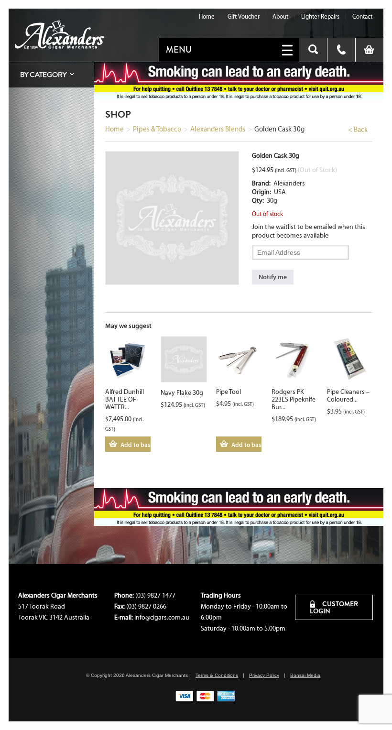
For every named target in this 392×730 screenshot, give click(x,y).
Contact (362, 16)
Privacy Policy (264, 675)
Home (207, 16)
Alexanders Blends (217, 129)
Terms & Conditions (217, 675)
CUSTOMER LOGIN (334, 607)
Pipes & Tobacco (157, 129)
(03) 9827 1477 (155, 595)
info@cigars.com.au (161, 617)
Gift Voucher (244, 16)
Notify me (273, 276)
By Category (43, 74)
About (280, 16)
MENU (179, 50)
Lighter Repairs (320, 16)
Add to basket (135, 444)
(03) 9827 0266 (146, 606)
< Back (358, 129)
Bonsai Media (305, 675)
